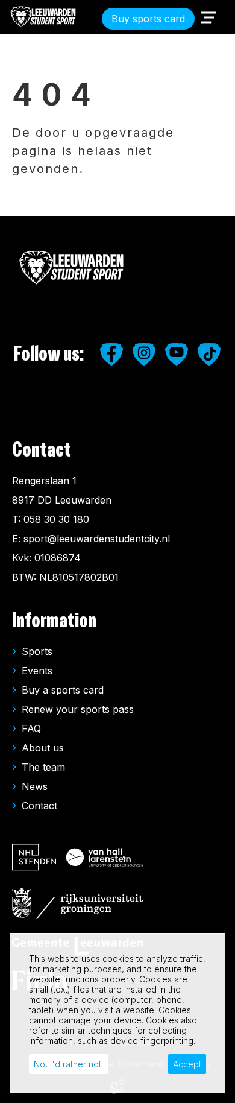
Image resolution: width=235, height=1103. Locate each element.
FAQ (31, 728)
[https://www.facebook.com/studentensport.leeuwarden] (111, 355)
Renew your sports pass (78, 709)
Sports (37, 651)
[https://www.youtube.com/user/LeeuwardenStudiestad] (176, 355)
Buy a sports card (63, 690)
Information (54, 621)
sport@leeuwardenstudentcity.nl (97, 539)
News (35, 786)
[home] (43, 17)
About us (43, 748)
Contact (39, 806)
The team (43, 767)
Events (37, 671)
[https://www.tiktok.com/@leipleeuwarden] (209, 355)
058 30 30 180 (56, 519)
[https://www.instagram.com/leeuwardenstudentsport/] (144, 355)
